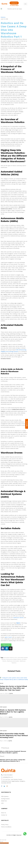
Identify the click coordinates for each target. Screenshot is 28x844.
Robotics (3, 17)
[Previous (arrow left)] (0, 841)
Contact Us (4, 815)
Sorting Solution (5, 798)
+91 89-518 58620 (8, 775)
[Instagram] (10, 648)
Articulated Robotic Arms (10, 657)
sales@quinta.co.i (7, 777)
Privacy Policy (4, 824)
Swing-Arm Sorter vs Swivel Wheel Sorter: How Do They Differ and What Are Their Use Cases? (13, 688)
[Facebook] (3, 648)
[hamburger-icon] (25, 4)
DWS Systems (4, 796)
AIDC (2, 803)
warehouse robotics (18, 617)
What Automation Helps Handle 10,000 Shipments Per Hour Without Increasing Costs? (14, 735)
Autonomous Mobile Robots (13, 659)
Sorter (1, 683)
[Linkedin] (7, 648)
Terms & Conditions (6, 826)
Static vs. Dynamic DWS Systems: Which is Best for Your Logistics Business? (13, 712)
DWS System (3, 707)
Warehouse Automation (13, 661)
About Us (3, 812)
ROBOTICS (4, 801)
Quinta (11, 693)
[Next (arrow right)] (2, 841)
